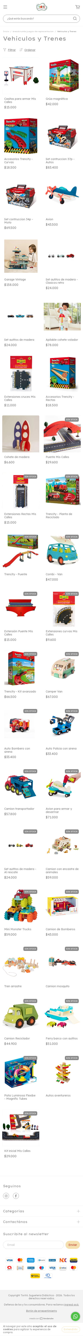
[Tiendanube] (41, 1319)
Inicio (6, 31)
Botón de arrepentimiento (41, 1310)
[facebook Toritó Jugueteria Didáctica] (16, 1196)
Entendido (71, 1329)
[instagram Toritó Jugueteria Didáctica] (6, 1196)
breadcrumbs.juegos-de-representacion (33, 31)
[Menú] (5, 7)
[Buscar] (75, 18)
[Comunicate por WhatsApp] (75, 1316)
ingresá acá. (71, 1304)
